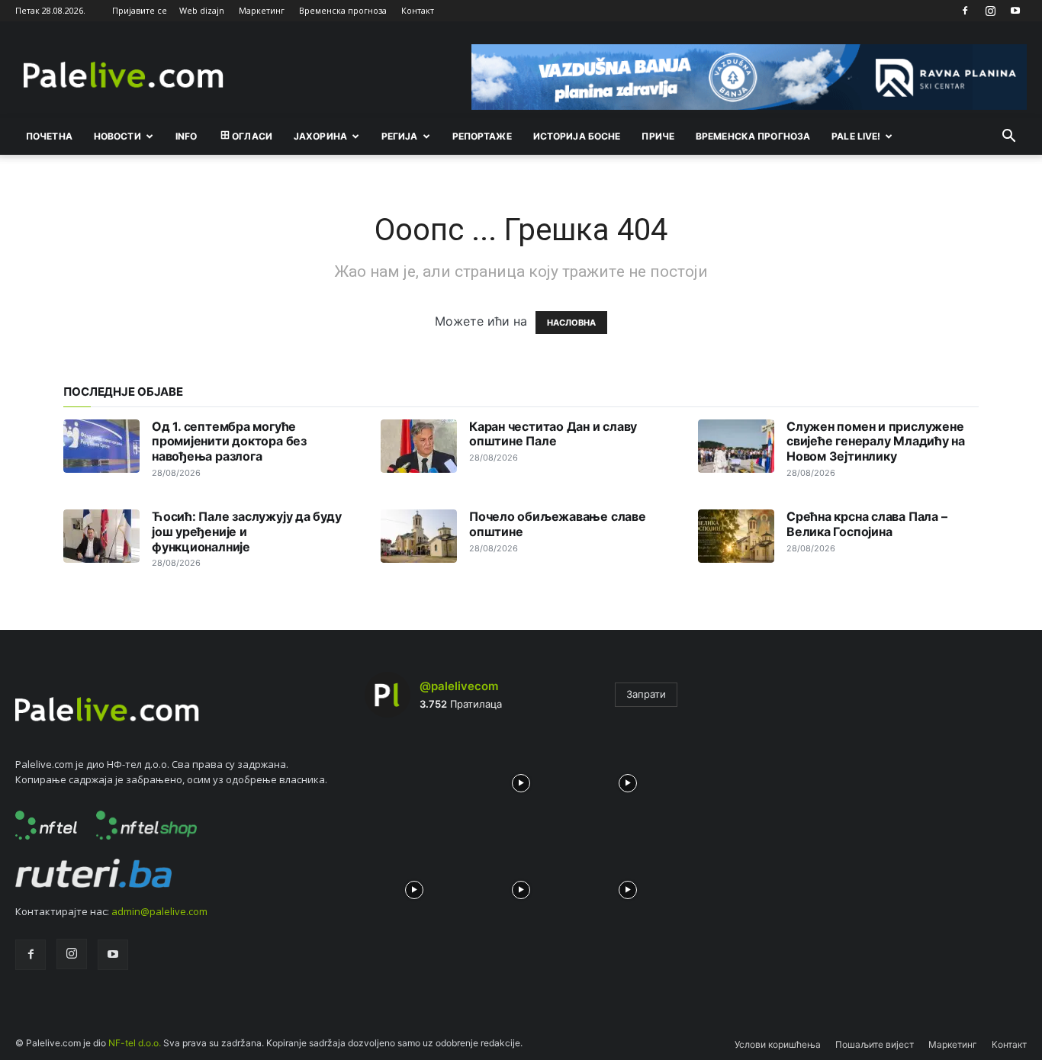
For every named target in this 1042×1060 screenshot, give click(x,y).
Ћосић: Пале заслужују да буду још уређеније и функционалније (247, 531)
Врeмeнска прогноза (753, 136)
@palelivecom (459, 686)
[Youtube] (1015, 10)
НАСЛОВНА (571, 322)
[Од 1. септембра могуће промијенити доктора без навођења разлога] (101, 446)
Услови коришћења (778, 1044)
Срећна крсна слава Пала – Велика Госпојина (866, 524)
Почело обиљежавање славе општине (557, 524)
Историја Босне (577, 136)
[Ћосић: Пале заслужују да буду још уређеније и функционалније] (101, 536)
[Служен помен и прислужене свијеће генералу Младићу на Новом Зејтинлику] (736, 446)
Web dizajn (201, 10)
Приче (658, 136)
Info (186, 136)
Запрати (646, 694)
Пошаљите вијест (874, 1044)
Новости (117, 136)
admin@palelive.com (159, 911)
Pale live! (855, 136)
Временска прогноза (343, 10)
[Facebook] (965, 10)
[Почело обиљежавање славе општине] (419, 536)
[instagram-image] (414, 779)
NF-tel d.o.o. (134, 1043)
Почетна (49, 136)
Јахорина (320, 136)
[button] (1008, 137)
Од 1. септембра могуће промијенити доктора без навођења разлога (229, 441)
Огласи (252, 136)
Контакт (417, 10)
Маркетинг (262, 10)
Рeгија (399, 136)
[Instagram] (990, 10)
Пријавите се (139, 10)
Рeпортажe (482, 136)
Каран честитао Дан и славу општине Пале (553, 434)
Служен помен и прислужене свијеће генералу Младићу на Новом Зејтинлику (875, 441)
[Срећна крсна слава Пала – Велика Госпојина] (736, 536)
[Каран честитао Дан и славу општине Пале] (419, 446)
